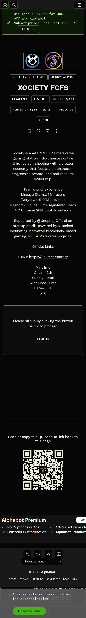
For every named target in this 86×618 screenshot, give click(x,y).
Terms (12, 579)
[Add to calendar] (29, 130)
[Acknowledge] (75, 22)
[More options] (56, 130)
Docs (66, 579)
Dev (74, 579)
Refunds (38, 579)
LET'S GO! (28, 29)
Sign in (43, 338)
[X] (38, 130)
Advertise (53, 579)
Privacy (24, 579)
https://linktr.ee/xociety (48, 257)
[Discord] (47, 130)
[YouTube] (59, 554)
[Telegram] (48, 554)
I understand (29, 611)
